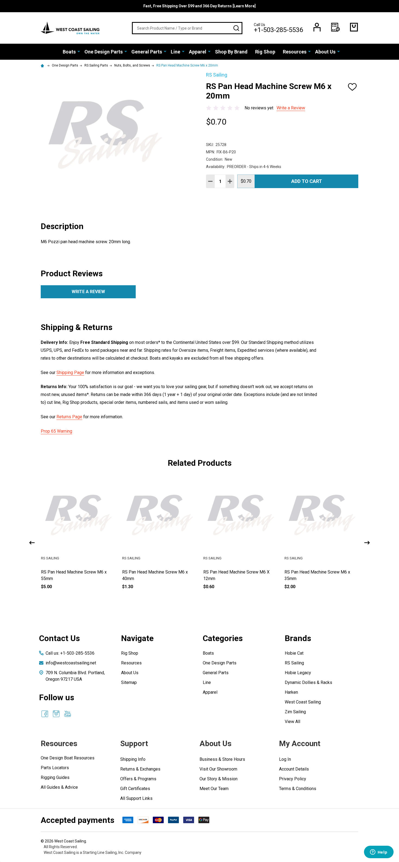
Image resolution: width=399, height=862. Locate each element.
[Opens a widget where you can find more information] (379, 852)
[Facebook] (44, 714)
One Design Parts (103, 52)
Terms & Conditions (297, 788)
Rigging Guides (55, 777)
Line (175, 52)
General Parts (146, 52)
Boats (69, 52)
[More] (78, 51)
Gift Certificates (135, 788)
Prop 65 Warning (56, 431)
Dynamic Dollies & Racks (308, 682)
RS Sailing (294, 662)
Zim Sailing (295, 711)
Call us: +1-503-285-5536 (70, 653)
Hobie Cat (294, 653)
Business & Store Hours (222, 759)
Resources (294, 52)
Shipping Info (132, 759)
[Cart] (354, 27)
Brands (298, 638)
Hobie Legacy (298, 672)
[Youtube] (67, 714)
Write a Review (291, 107)
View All (292, 721)
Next (367, 542)
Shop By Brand (231, 52)
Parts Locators (55, 767)
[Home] (43, 65)
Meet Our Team (214, 788)
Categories (223, 638)
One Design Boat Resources (67, 757)
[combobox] (187, 28)
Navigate (137, 638)
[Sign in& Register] (317, 27)
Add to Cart (306, 181)
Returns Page (69, 416)
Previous (32, 542)
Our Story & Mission (218, 778)
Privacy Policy (292, 778)
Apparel (197, 52)
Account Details (294, 769)
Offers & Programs (138, 778)
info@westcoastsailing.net (71, 662)
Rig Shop (265, 52)
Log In (285, 759)
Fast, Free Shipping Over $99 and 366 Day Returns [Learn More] (199, 6)
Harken (291, 692)
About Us (325, 52)
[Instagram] (56, 714)
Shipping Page (70, 372)
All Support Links (136, 798)
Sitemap (129, 682)
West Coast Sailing (303, 702)
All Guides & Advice (59, 787)
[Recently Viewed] (335, 27)
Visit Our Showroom (218, 769)
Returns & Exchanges (140, 769)
